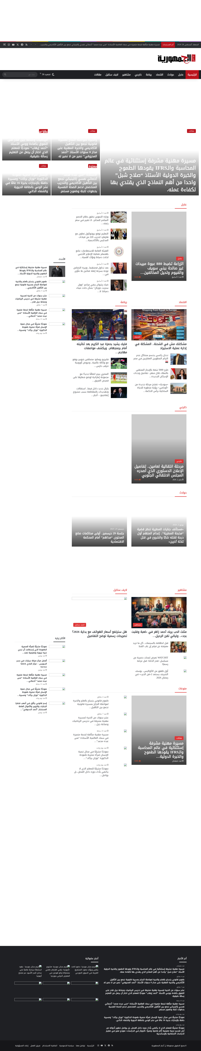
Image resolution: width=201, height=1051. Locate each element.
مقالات (97, 74)
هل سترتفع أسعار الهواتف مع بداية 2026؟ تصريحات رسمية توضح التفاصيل (99, 634)
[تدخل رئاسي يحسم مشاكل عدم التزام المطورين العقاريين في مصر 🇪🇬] (178, 359)
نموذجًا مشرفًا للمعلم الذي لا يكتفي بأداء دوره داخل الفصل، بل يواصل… (91, 771)
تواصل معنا (80, 1045)
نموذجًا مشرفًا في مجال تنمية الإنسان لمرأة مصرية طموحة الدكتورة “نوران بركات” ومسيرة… (32, 327)
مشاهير (126, 74)
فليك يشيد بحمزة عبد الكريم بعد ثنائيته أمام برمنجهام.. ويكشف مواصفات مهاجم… (102, 348)
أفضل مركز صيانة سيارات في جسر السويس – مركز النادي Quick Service (31, 664)
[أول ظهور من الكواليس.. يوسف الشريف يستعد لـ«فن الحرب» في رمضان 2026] (185, 670)
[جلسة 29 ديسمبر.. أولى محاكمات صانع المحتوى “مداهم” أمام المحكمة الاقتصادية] (99, 523)
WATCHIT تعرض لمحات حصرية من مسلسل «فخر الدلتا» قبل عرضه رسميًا (150, 661)
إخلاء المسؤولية (21, 1045)
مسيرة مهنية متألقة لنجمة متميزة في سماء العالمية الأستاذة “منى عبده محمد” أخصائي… (32, 313)
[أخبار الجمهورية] (176, 59)
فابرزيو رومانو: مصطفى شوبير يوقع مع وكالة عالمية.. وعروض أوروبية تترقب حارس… (91, 362)
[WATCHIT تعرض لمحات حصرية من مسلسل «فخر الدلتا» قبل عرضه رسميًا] (185, 657)
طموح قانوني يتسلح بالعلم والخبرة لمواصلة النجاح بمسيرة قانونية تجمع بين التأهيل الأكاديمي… (31, 285)
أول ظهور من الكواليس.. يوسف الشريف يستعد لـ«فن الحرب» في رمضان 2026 (151, 674)
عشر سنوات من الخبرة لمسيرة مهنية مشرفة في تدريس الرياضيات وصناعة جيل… (90, 721)
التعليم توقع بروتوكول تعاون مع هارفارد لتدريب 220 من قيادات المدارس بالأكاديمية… (91, 237)
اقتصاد (159, 74)
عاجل (180, 74)
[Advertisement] (100, 20)
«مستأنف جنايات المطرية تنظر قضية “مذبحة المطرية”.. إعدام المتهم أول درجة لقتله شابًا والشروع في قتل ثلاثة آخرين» (160, 535)
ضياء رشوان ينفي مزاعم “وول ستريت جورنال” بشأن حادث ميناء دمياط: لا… (92, 288)
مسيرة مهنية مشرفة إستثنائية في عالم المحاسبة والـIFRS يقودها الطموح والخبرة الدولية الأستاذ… (31, 270)
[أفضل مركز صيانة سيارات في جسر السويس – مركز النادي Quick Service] (57, 664)
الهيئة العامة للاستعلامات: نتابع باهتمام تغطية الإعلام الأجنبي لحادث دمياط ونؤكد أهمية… (92, 254)
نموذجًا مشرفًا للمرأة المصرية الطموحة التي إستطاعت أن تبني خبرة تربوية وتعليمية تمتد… (32, 650)
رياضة (149, 74)
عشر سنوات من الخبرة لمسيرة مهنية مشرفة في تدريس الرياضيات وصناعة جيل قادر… (31, 299)
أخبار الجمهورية (158, 1045)
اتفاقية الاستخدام (49, 1045)
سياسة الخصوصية (66, 1045)
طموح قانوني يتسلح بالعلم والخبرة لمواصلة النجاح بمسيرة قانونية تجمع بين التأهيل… (90, 704)
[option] (100, 160)
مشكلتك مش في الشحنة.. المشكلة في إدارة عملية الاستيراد (161, 346)
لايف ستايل (112, 74)
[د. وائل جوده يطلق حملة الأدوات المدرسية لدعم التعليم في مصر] (56, 989)
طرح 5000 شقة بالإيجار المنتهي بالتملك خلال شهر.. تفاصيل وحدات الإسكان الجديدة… (150, 373)
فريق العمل (35, 1045)
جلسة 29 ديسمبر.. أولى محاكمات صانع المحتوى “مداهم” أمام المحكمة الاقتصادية (99, 537)
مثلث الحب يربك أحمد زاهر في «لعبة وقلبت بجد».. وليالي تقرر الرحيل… (159, 634)
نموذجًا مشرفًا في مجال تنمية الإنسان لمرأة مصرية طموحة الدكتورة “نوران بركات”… (93, 755)
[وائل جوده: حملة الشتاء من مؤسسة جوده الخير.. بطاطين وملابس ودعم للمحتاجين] (84, 989)
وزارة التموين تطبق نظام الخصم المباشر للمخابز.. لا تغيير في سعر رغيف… (91, 220)
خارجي (138, 74)
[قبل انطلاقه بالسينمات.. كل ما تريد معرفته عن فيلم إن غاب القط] (178, 647)
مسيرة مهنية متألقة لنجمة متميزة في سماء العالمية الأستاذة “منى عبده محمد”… (90, 737)
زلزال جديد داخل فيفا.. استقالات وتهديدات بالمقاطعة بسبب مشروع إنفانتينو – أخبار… (91, 391)
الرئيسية (192, 74)
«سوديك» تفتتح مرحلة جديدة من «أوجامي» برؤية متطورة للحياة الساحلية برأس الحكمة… (151, 387)
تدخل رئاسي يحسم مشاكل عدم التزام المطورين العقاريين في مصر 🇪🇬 (150, 358)
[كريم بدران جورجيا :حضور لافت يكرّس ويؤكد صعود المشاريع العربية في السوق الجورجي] (84, 972)
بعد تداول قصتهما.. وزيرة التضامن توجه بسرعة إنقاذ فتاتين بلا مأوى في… (90, 271)
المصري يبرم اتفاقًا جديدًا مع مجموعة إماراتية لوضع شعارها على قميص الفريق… (91, 377)
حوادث (170, 74)
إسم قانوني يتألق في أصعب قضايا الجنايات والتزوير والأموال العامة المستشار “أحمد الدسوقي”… (31, 706)
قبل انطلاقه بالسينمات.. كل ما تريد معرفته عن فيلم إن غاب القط (150, 645)
